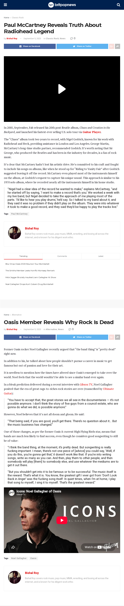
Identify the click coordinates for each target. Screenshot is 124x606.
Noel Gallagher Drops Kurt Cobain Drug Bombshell (29, 284)
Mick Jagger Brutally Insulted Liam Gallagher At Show (30, 277)
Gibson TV (86, 384)
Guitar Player (92, 132)
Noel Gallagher (19, 558)
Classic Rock (18, 18)
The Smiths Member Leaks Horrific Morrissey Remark (30, 270)
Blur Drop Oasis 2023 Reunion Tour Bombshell (27, 264)
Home (6, 18)
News (62, 38)
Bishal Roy (12, 38)
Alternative (16, 315)
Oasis (33, 558)
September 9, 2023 (32, 38)
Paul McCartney (19, 214)
